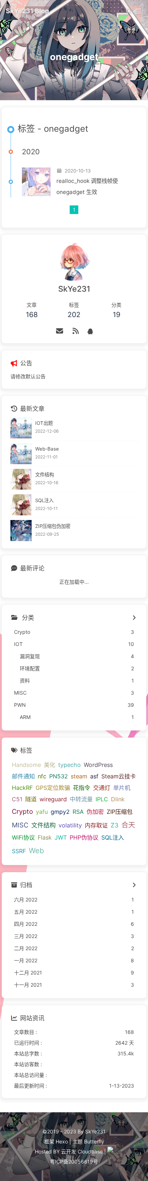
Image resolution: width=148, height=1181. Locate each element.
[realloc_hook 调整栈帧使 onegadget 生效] (36, 181)
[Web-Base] (21, 453)
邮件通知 (23, 776)
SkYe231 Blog (27, 11)
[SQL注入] (21, 504)
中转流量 (81, 799)
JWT (61, 837)
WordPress (98, 764)
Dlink (118, 799)
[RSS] (75, 331)
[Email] (59, 331)
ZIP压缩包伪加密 (52, 526)
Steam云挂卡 (118, 776)
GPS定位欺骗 (53, 787)
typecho (69, 764)
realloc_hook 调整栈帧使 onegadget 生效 (87, 186)
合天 (128, 825)
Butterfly (94, 1141)
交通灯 (101, 787)
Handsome (26, 764)
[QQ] (90, 331)
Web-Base (47, 449)
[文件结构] (21, 479)
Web (36, 850)
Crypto (22, 811)
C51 (17, 799)
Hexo (62, 1141)
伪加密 (95, 811)
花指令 (81, 787)
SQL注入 (44, 500)
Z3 (115, 825)
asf (94, 776)
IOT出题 (44, 423)
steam (79, 776)
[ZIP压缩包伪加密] (21, 530)
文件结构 (44, 474)
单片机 (121, 787)
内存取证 (96, 825)
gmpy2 (60, 811)
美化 (49, 764)
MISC (20, 825)
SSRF (19, 851)
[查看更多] (134, 618)
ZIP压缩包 (120, 811)
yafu (42, 811)
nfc (42, 776)
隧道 (31, 799)
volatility (70, 825)
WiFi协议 (23, 837)
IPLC (102, 799)
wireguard (53, 799)
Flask (45, 837)
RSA (78, 811)
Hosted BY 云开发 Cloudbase (69, 1151)
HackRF (22, 787)
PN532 (58, 776)
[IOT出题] (21, 427)
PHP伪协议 (84, 837)
